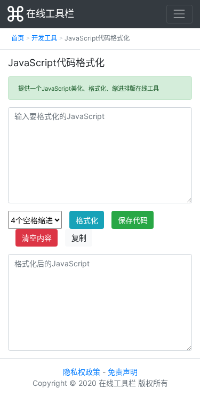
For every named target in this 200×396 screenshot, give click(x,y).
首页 (17, 38)
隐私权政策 (81, 371)
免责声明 (123, 371)
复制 (78, 237)
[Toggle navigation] (179, 14)
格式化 (87, 220)
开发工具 (44, 38)
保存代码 (133, 220)
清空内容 (37, 237)
